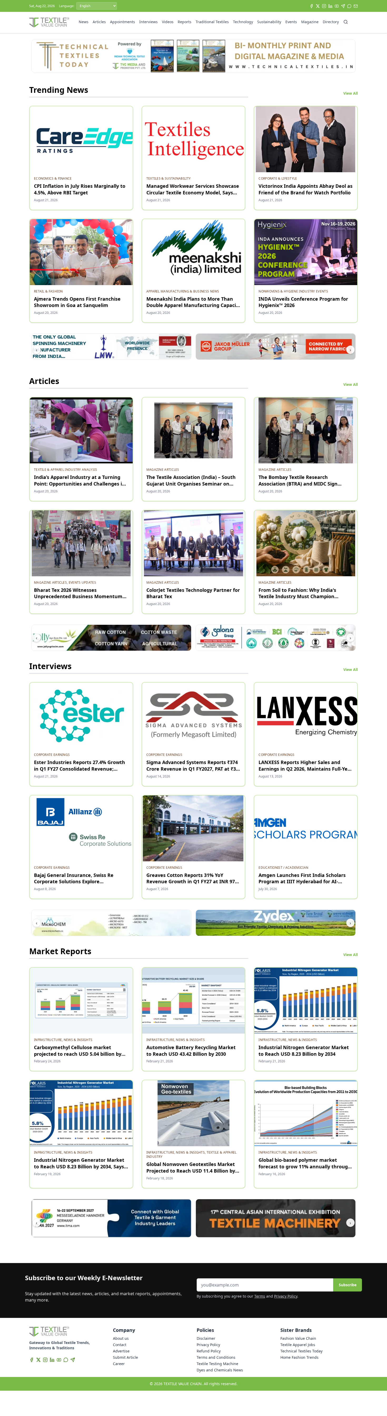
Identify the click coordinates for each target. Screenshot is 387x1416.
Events (291, 21)
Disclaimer (206, 1338)
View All (350, 93)
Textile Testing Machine (217, 1363)
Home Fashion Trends (299, 1357)
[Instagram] (324, 6)
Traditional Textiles (212, 21)
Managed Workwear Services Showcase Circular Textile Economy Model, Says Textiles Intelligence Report (192, 192)
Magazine (310, 21)
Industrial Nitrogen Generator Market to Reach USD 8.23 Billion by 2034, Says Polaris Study (79, 1166)
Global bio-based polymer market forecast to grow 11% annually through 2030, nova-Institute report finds (305, 1166)
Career (119, 1363)
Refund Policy (209, 1350)
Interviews (148, 21)
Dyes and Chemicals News (220, 1369)
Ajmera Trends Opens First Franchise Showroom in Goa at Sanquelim (77, 302)
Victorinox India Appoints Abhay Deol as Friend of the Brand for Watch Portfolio (306, 189)
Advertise (121, 1350)
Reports (184, 21)
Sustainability (269, 21)
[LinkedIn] (330, 6)
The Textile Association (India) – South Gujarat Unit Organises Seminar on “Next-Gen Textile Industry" (191, 483)
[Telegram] (343, 6)
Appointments (122, 21)
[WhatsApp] (349, 6)
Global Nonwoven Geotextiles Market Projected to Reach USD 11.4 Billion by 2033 (190, 1170)
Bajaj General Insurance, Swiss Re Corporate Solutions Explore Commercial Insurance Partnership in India (78, 885)
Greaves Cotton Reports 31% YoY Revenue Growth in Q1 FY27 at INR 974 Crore (191, 881)
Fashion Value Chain (298, 1338)
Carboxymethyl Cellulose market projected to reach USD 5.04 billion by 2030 (77, 1054)
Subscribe (347, 1284)
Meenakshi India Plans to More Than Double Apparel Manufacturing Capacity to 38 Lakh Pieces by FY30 (193, 305)
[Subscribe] (356, 6)
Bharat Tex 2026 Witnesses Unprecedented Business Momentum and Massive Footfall (78, 596)
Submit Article (125, 1357)
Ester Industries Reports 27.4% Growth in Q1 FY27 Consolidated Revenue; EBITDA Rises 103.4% (79, 769)
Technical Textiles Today (301, 1350)
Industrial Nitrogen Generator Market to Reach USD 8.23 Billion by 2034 (304, 1050)
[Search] (345, 22)
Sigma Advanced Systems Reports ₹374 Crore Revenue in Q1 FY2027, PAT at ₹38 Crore (192, 769)
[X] (318, 6)
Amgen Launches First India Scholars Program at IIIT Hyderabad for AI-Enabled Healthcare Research (302, 881)
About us (121, 1338)
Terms (259, 1296)
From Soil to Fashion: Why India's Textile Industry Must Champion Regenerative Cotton (297, 596)
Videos (167, 21)
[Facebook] (311, 6)
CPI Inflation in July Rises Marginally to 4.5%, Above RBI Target (79, 189)
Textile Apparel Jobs (297, 1344)
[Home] (49, 22)
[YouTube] (337, 6)
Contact (119, 1344)
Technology (243, 21)
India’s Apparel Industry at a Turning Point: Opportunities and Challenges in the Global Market (79, 483)
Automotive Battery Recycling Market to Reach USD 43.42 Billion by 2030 (191, 1050)
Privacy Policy (285, 1296)
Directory (331, 21)
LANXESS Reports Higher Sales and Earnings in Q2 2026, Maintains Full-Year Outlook (306, 769)
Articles (99, 21)
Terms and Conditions (216, 1357)
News (83, 21)
